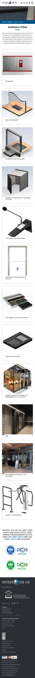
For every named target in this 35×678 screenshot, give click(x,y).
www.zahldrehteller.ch (8, 675)
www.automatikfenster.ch (9, 660)
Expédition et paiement (9, 652)
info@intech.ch (6, 643)
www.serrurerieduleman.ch (10, 671)
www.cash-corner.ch (8, 662)
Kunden (9, 22)
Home (4, 22)
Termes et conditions (8, 647)
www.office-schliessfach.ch (10, 668)
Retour (4, 650)
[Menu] (21, 2)
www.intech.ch (6, 645)
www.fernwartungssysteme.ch (11, 664)
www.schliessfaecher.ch (9, 673)
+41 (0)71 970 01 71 (8, 641)
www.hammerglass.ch (8, 666)
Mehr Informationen (17, 66)
